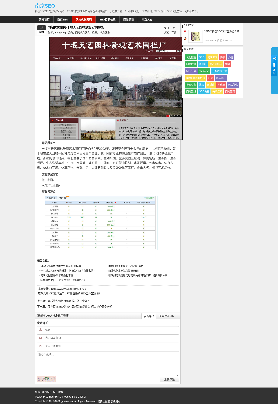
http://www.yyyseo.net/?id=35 (68, 288)
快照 (227, 64)
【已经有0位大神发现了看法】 (53, 315)
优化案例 (105, 32)
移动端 (221, 84)
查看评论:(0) (166, 316)
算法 (201, 84)
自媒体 (210, 84)
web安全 (204, 71)
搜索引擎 (191, 84)
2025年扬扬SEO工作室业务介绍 (221, 31)
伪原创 (203, 64)
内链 (210, 77)
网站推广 (221, 77)
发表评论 (149, 316)
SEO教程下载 (219, 71)
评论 (173, 32)
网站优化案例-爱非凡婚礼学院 (56, 275)
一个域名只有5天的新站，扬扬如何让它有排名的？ (68, 270)
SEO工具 (191, 71)
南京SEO (45, 6)
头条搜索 (217, 91)
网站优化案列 (84, 19)
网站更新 (230, 91)
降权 (222, 57)
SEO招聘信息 (107, 19)
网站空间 (212, 57)
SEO (201, 57)
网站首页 (44, 19)
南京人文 (147, 19)
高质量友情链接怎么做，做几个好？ (69, 300)
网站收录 (191, 64)
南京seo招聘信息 (195, 77)
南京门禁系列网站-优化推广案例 (126, 265)
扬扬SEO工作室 (84, 293)
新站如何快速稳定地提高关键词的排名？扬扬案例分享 (137, 275)
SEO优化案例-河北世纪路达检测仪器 (60, 265)
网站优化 (233, 84)
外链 (230, 57)
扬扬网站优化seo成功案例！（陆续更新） (63, 280)
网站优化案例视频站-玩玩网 (123, 270)
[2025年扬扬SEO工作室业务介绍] (195, 36)
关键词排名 (216, 64)
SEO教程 (204, 91)
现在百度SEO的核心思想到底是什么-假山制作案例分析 (80, 306)
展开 (274, 70)
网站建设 (128, 19)
